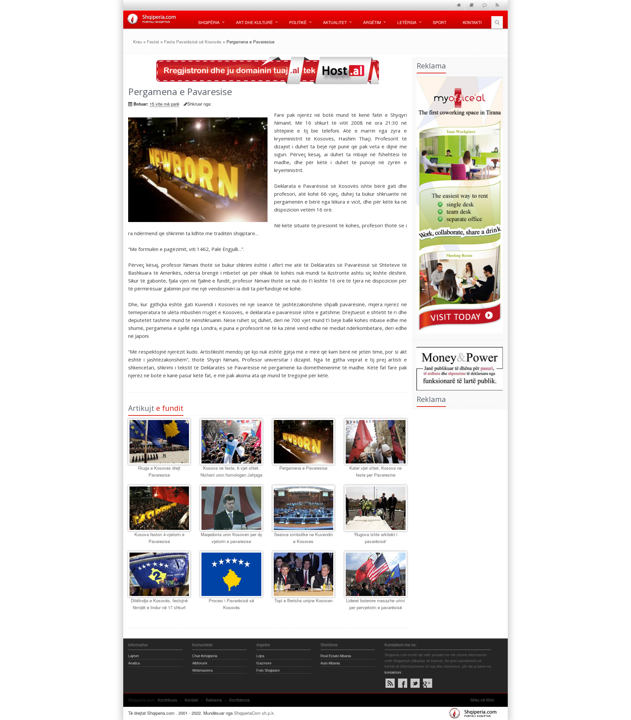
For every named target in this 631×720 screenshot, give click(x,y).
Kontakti (472, 22)
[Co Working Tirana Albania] (457, 204)
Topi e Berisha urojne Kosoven (303, 600)
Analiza (134, 663)
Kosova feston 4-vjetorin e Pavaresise (159, 537)
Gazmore (263, 663)
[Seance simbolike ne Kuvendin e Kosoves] (303, 508)
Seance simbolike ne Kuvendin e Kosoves (303, 537)
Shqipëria (209, 22)
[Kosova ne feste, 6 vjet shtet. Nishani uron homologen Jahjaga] (231, 442)
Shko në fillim (482, 700)
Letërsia (406, 22)
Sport (439, 22)
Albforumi (199, 663)
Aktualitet (335, 22)
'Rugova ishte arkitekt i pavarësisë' (375, 537)
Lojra (260, 656)
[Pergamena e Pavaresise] (303, 442)
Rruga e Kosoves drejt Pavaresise (159, 471)
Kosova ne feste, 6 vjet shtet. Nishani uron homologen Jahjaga (231, 471)
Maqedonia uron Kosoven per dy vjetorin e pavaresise (231, 537)
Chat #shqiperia (204, 656)
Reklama (214, 700)
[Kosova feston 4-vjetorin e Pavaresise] (159, 508)
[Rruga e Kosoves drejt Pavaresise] (159, 442)
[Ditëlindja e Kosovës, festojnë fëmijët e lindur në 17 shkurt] (159, 574)
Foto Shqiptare (268, 670)
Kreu (137, 41)
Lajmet (133, 656)
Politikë (298, 22)
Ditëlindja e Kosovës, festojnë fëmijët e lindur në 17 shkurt (159, 603)
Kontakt (191, 700)
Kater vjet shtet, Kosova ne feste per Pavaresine (375, 471)
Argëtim (372, 22)
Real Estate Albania (335, 656)
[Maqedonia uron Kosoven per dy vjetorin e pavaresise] (231, 508)
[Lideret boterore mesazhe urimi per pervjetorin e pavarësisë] (375, 574)
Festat (153, 41)
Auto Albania (330, 663)
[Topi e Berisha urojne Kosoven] (303, 574)
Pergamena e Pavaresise (303, 468)
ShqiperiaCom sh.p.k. (254, 713)
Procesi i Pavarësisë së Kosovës (231, 603)
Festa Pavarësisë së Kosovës (193, 41)
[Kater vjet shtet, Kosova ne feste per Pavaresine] (375, 442)
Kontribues (167, 700)
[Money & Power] (457, 368)
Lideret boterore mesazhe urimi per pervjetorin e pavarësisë (375, 603)
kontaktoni (393, 672)
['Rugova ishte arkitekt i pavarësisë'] (375, 508)
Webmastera (202, 670)
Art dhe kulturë (254, 22)
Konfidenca (239, 700)
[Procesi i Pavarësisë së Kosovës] (231, 574)
